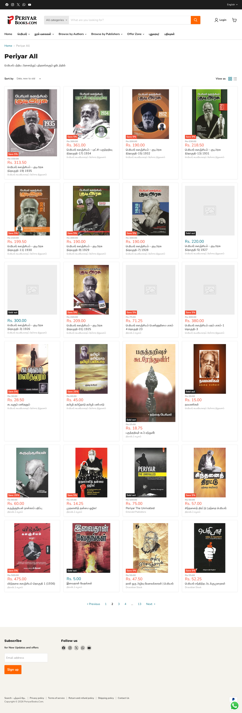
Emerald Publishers (136, 512)
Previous (94, 604)
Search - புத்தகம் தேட (15, 698)
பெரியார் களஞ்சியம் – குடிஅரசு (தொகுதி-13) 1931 (203, 151)
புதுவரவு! (154, 34)
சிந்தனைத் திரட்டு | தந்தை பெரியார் (206, 508)
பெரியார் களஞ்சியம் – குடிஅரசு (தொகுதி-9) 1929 (84, 248)
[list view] (235, 78)
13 (139, 604)
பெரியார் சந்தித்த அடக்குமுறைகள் (205, 584)
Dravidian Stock (134, 587)
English (231, 4)
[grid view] (230, 78)
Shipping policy (106, 698)
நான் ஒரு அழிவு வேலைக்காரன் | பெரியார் (150, 584)
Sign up (13, 669)
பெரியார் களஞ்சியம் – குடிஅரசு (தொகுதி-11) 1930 (25, 248)
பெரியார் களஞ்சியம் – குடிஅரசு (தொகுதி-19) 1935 (25, 169)
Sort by (8, 78)
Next (149, 604)
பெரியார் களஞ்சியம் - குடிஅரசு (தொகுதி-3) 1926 (25, 327)
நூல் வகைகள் (43, 34)
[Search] (195, 20)
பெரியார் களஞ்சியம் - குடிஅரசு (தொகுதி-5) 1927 (203, 248)
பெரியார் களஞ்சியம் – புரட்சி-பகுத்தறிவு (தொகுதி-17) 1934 (89, 151)
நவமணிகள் (192, 405)
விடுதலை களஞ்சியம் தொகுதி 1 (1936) (31, 584)
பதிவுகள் (169, 34)
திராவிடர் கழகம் (133, 332)
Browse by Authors (72, 34)
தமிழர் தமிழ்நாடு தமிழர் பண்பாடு (85, 405)
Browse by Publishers (105, 34)
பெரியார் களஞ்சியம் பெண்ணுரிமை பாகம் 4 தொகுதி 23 (149, 327)
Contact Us (123, 698)
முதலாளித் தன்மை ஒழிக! (82, 508)
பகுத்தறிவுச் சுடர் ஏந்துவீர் (140, 433)
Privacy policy (37, 698)
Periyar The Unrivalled (140, 508)
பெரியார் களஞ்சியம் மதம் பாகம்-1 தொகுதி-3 (204, 327)
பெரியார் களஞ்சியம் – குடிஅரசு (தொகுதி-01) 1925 (84, 327)
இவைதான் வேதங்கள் (79, 583)
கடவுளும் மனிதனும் (18, 405)
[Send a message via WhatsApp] (234, 705)
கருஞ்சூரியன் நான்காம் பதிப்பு (24, 508)
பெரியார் (23, 34)
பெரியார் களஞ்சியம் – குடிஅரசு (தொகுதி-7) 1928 (144, 248)
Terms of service (56, 698)
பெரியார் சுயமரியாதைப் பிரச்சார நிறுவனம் (27, 174)
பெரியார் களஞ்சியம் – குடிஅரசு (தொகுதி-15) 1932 (144, 151)
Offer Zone (134, 34)
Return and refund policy (81, 698)
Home (8, 34)
